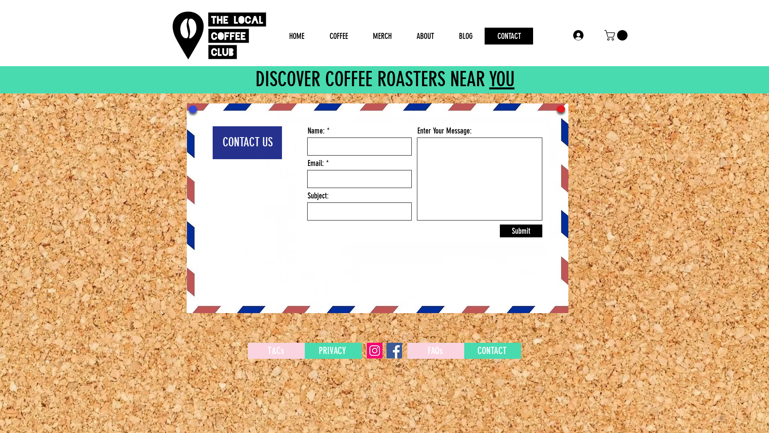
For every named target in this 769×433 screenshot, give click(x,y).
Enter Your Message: (444, 131)
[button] (617, 35)
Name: (316, 131)
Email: (316, 163)
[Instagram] (374, 350)
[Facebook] (394, 350)
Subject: (318, 196)
